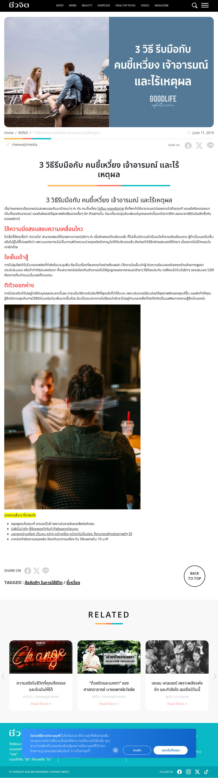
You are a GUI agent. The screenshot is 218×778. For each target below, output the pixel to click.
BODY (60, 5)
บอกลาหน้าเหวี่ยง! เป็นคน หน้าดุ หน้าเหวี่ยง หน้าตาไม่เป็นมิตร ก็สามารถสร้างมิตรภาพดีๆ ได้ (71, 534)
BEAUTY (87, 5)
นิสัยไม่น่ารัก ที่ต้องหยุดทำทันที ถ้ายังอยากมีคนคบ (44, 529)
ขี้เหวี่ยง (73, 583)
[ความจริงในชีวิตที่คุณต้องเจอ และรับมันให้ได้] (40, 675)
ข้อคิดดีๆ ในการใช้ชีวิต (44, 583)
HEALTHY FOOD (125, 5)
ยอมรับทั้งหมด (171, 750)
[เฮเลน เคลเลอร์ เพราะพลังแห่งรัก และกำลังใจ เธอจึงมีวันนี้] (177, 675)
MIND (72, 5)
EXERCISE (104, 5)
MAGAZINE (162, 5)
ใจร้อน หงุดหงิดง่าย (111, 208)
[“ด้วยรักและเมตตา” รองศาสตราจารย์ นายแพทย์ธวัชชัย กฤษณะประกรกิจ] (109, 675)
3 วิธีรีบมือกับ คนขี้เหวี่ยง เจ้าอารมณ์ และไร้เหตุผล (66, 132)
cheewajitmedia (24, 144)
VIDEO (145, 5)
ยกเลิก (137, 750)
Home (9, 132)
